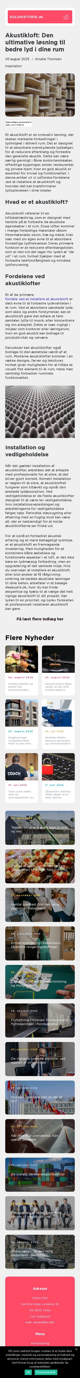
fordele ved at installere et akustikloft (36, 299)
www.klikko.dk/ (44, 1322)
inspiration (13, 66)
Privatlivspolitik (46, 1372)
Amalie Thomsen (48, 59)
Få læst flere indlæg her (40, 619)
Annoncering (40, 1343)
